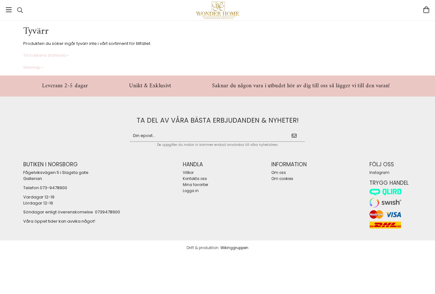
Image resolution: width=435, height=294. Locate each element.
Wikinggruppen (234, 247)
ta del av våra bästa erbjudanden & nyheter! (218, 120)
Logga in (191, 190)
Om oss (278, 172)
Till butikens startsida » (46, 55)
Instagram (379, 172)
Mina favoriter (195, 184)
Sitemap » (33, 67)
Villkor (188, 172)
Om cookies (282, 178)
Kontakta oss (195, 178)
